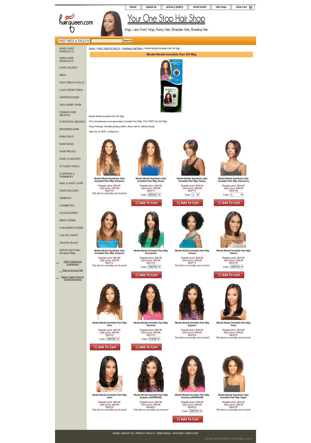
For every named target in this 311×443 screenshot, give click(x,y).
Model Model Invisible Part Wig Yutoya (192, 251)
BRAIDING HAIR (69, 129)
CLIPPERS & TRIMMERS (67, 175)
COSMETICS (66, 205)
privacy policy (174, 7)
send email (199, 7)
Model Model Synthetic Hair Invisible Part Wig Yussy (151, 179)
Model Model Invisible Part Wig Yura (109, 324)
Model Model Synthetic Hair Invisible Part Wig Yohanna (109, 179)
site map (221, 7)
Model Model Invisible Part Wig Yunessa (151, 324)
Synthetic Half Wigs (132, 48)
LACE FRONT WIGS (71, 89)
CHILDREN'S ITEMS (71, 227)
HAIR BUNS (66, 144)
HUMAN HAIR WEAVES (67, 114)
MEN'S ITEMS (67, 220)
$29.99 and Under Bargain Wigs (70, 252)
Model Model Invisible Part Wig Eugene (192, 324)
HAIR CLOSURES (70, 158)
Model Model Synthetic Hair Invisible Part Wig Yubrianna (233, 179)
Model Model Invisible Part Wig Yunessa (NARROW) (192, 396)
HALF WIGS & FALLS (109, 48)
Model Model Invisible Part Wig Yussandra (151, 251)
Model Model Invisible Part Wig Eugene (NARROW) (151, 396)
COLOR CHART (68, 235)
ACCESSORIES (68, 213)
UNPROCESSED (69, 97)
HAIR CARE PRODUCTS (66, 50)
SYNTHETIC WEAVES (72, 121)
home (133, 7)
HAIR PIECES (67, 151)
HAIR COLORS (68, 67)
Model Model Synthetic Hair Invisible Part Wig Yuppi (233, 396)
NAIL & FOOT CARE (71, 183)
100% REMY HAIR (70, 104)
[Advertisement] (71, 349)
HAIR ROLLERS (68, 190)
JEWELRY (65, 198)
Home (92, 48)
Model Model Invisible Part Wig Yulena (233, 251)
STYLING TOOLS (69, 166)
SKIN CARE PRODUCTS (66, 60)
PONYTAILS (66, 136)
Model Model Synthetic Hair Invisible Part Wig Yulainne (109, 251)
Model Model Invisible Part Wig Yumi (109, 396)
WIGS (62, 75)
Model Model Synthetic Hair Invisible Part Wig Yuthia (192, 179)
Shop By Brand (68, 242)
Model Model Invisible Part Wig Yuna (233, 324)
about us (151, 7)
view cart (241, 7)
